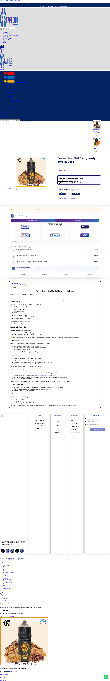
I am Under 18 (12, 616)
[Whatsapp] (22, 551)
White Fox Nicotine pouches (17, 102)
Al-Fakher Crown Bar (12, 35)
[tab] (17, 283)
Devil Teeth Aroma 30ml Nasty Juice (96, 148)
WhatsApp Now (75, 193)
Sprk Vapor (9, 104)
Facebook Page (26, 321)
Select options (8, 671)
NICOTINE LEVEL (65, 189)
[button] (76, 193)
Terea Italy (12, 96)
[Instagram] (12, 551)
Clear (72, 190)
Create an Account (4, 600)
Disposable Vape (7, 34)
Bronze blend (22, 307)
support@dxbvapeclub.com (42, 375)
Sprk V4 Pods (13, 107)
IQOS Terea (9, 94)
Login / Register (7, 588)
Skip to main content (15, 0)
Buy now (69, 193)
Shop (4, 41)
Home (11, 121)
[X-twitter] (8, 551)
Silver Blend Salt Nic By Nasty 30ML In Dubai (96, 132)
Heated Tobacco (7, 37)
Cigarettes (5, 32)
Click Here (79, 183)
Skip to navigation (5, 0)
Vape (4, 42)
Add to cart (62, 193)
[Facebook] (3, 551)
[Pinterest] (17, 551)
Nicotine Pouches (7, 39)
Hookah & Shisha (7, 38)
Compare (5, 586)
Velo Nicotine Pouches (15, 100)
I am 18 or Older (4, 616)
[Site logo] (9, 26)
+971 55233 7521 (56, 375)
